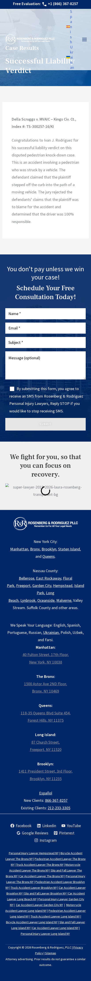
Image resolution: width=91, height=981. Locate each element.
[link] (69, 26)
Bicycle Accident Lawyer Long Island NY (31, 922)
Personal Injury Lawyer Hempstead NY (34, 853)
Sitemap (50, 953)
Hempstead (62, 585)
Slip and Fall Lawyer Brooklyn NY (45, 893)
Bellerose (26, 578)
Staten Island (69, 549)
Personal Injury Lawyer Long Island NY (45, 934)
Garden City (41, 585)
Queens (48, 556)
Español (45, 793)
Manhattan (19, 549)
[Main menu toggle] (84, 39)
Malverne (63, 600)
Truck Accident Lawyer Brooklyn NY (34, 888)
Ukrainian (51, 632)
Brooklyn (49, 549)
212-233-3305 (59, 807)
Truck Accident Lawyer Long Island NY (55, 916)
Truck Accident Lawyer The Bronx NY (39, 865)
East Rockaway (48, 578)
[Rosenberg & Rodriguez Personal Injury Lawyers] (29, 39)
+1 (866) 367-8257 (63, 3)
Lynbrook (28, 600)
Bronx (35, 549)
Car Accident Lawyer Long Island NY (55, 928)
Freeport (23, 585)
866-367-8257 (56, 800)
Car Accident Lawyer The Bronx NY (41, 876)
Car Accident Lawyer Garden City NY (39, 905)
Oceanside (46, 600)
